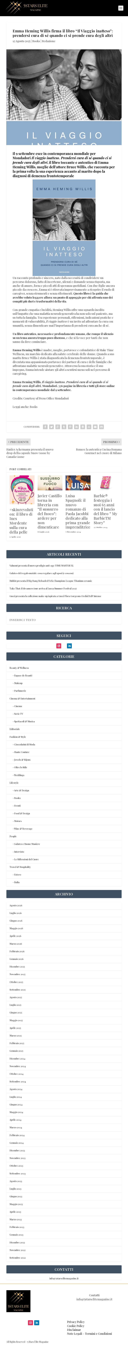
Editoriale (15, 729)
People (13, 836)
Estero (17, 874)
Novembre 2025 (17, 974)
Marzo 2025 (16, 1035)
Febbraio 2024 (17, 1135)
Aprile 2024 (15, 1119)
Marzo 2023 (16, 1219)
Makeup (18, 683)
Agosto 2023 (16, 1181)
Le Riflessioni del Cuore (26, 859)
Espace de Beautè (23, 675)
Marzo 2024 (16, 1127)
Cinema (18, 706)
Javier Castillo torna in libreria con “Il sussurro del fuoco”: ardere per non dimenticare (50, 511)
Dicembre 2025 (17, 966)
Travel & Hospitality (20, 867)
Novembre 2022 (17, 1250)
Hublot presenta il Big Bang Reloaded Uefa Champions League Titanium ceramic (51, 580)
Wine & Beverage (23, 828)
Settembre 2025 (17, 989)
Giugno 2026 (16, 920)
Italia (17, 882)
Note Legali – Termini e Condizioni (89, 1334)
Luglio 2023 (15, 1188)
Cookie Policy (75, 1326)
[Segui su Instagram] (30, 1322)
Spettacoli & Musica (24, 721)
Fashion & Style (18, 736)
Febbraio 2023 (17, 1227)
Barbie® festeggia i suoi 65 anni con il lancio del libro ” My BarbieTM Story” (105, 509)
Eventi (17, 805)
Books (36, 41)
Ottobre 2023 (16, 1165)
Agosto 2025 (16, 997)
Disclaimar (74, 1330)
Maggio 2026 (16, 928)
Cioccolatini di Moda (24, 744)
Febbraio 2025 (17, 1043)
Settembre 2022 (18, 1257)
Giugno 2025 (16, 1012)
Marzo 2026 (16, 943)
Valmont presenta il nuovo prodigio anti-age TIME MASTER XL (42, 565)
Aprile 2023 (15, 1211)
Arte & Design (21, 790)
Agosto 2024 (16, 1089)
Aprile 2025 (15, 1027)
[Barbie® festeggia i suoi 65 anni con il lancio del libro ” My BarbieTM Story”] (106, 482)
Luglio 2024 (16, 1096)
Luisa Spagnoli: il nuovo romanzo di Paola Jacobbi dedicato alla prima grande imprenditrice (78, 511)
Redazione (48, 41)
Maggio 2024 (16, 1112)
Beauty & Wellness (19, 667)
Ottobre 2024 (16, 1073)
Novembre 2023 (17, 1158)
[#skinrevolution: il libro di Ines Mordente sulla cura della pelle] (22, 489)
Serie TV (18, 713)
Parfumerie (20, 690)
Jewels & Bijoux (22, 759)
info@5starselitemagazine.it (64, 1278)
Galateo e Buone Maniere (27, 843)
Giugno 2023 (16, 1196)
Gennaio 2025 (16, 1050)
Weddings (19, 775)
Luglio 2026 (16, 913)
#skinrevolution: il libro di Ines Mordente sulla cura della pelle (21, 520)
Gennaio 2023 (16, 1234)
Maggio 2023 (16, 1204)
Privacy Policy (76, 1322)
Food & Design (22, 813)
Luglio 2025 (15, 1004)
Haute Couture (21, 752)
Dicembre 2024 (17, 1058)
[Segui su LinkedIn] (36, 1322)
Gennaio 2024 (17, 1142)
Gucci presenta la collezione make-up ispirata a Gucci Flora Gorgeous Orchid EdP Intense (55, 596)
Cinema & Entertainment (22, 698)
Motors (18, 821)
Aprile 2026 (15, 935)
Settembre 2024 (18, 1081)
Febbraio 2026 (17, 951)
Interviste (19, 851)
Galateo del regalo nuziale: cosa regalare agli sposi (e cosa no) (41, 573)
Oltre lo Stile (20, 767)
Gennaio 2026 (16, 959)
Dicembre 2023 (17, 1150)
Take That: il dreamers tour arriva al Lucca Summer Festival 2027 (43, 588)
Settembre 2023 (18, 1173)
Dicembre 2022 (17, 1242)
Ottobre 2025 (16, 982)
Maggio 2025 (16, 1020)
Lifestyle (14, 782)
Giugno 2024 (16, 1104)
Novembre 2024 (18, 1066)
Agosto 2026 (16, 905)
